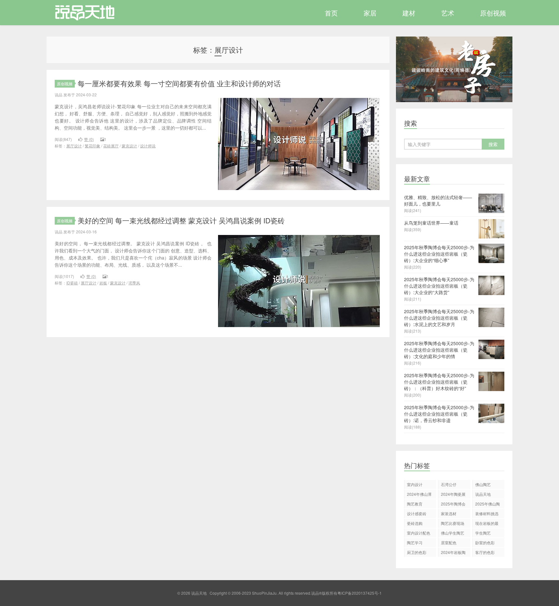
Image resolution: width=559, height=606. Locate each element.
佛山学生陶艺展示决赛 (452, 533)
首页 (331, 12)
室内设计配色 (418, 533)
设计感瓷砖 (416, 513)
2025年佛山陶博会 (487, 504)
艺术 (447, 12)
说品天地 (81, 12)
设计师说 (148, 145)
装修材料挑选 (487, 513)
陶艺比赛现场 (452, 523)
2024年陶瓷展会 (453, 495)
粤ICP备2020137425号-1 (359, 593)
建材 (408, 12)
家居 (370, 12)
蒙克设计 (129, 145)
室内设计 (414, 484)
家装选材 (448, 513)
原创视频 (493, 12)
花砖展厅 (111, 145)
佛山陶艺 (483, 484)
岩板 (103, 282)
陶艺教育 (414, 503)
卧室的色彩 (485, 542)
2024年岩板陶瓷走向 (453, 553)
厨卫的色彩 (416, 552)
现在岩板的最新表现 (487, 524)
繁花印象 (92, 145)
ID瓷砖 (72, 282)
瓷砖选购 (414, 523)
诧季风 (134, 282)
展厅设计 (74, 145)
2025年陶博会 (453, 503)
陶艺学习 (414, 542)
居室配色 (448, 542)
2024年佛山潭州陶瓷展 (419, 495)
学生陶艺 (483, 533)
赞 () (89, 139)
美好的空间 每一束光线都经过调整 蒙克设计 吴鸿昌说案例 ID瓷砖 (181, 220)
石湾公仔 (448, 484)
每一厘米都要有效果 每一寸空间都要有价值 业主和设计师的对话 (179, 83)
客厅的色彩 (485, 552)
